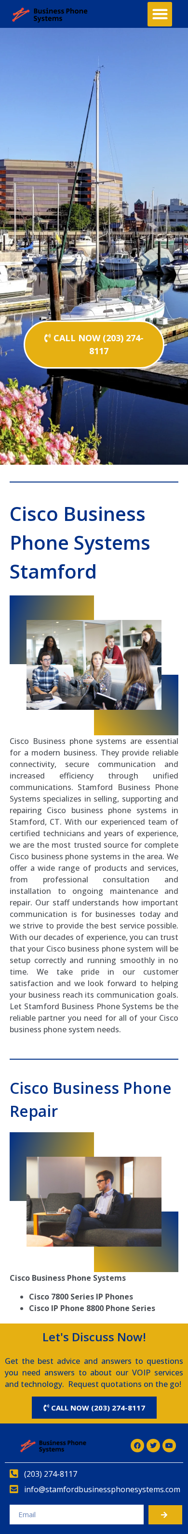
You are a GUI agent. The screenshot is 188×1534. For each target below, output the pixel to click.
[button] (160, 14)
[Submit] (165, 1514)
